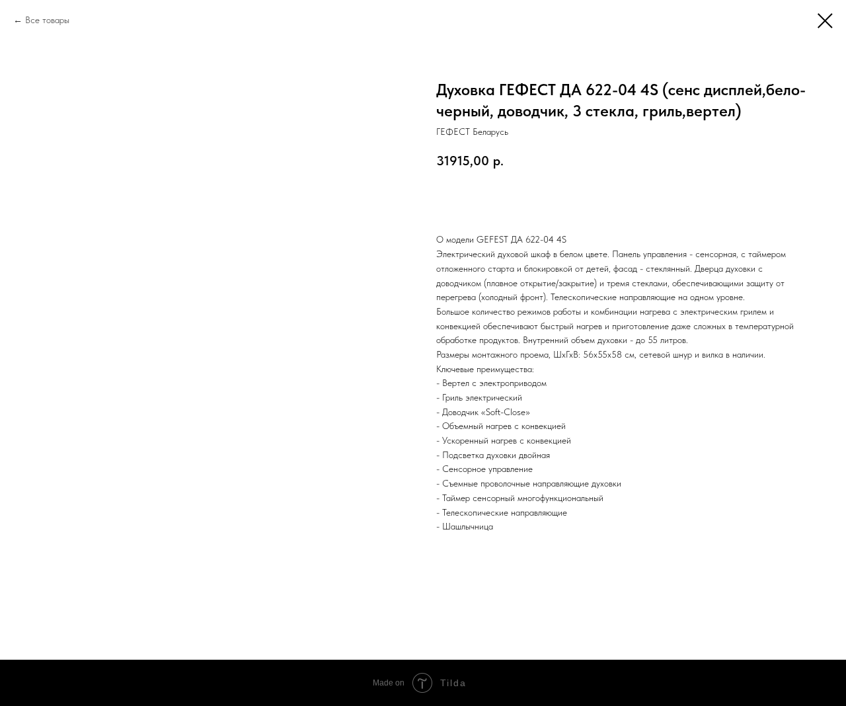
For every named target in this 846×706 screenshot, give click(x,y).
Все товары (47, 20)
